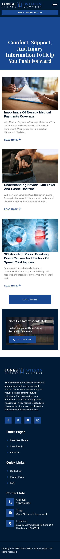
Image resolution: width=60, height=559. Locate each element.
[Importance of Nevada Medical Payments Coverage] (30, 93)
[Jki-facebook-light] (8, 420)
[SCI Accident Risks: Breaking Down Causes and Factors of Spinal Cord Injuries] (30, 235)
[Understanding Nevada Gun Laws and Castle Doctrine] (30, 166)
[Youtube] (27, 420)
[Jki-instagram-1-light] (37, 420)
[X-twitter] (18, 420)
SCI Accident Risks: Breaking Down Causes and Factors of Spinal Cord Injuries (26, 258)
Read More (11, 140)
